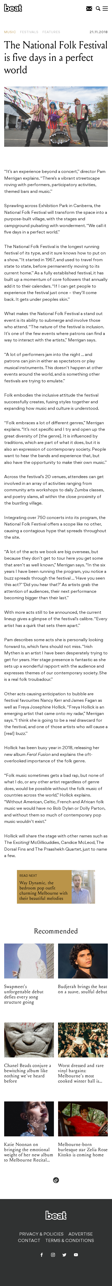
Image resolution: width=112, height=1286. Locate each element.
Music (10, 32)
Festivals (29, 32)
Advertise (81, 1234)
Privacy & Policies (41, 1234)
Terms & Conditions (69, 1241)
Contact (29, 1241)
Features (51, 32)
